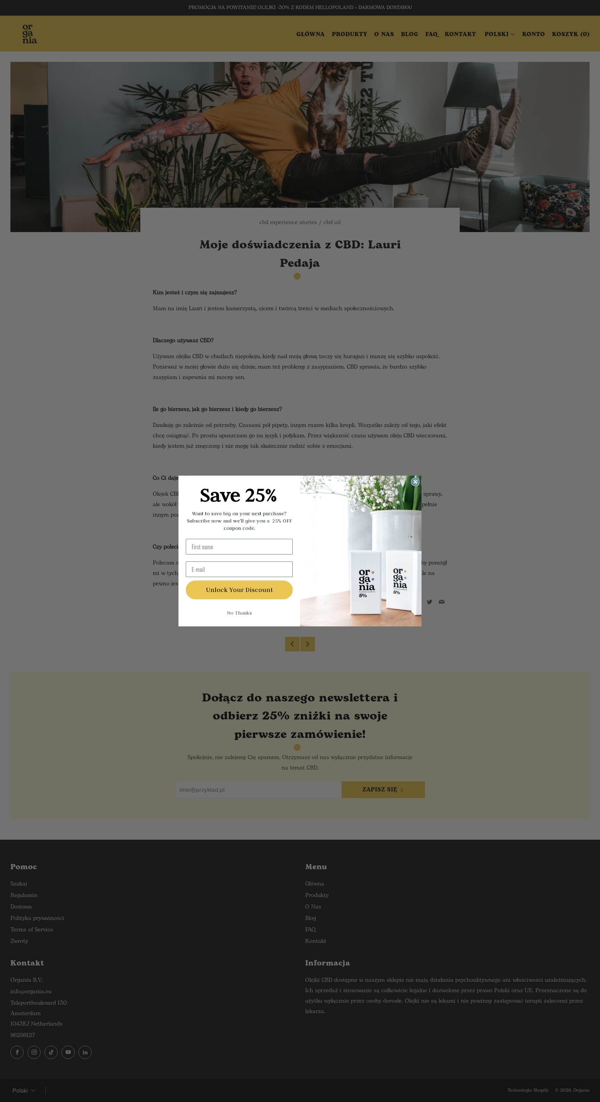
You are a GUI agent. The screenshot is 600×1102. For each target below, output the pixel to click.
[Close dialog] (415, 481)
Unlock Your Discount (239, 590)
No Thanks (239, 613)
